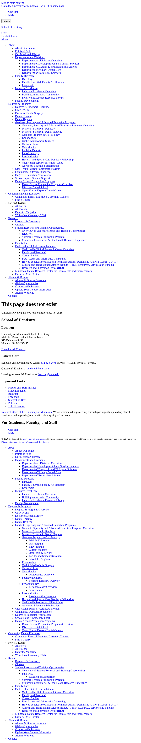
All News (20, 645)
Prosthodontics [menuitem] (30, 156)
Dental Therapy (23, 518)
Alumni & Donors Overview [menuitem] (30, 280)
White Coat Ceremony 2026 (30, 655)
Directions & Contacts (13, 349)
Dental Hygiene (23, 521)
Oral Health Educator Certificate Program (37, 608)
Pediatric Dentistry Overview (45, 580)
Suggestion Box (17, 400)
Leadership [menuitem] (28, 85)
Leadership (28, 487)
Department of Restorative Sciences (41, 475)
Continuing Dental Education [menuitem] (24, 193)
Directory (27, 481)
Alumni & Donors (18, 720)
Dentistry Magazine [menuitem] (25, 212)
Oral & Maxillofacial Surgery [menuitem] (38, 140)
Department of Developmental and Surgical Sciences (50, 466)
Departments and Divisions (30, 460)
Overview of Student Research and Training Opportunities (53, 670)
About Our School (25, 450)
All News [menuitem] (20, 205)
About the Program (39, 559)
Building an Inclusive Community (40, 497)
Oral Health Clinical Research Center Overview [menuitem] (48, 249)
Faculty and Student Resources (45, 555)
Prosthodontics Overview (42, 596)
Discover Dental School (35, 627)
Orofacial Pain (30, 568)
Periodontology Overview (43, 586)
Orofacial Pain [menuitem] (30, 144)
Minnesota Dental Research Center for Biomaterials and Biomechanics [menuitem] (53, 271)
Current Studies (30, 698)
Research (13, 658)
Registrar (13, 393)
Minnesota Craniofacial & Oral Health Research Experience (54, 682)
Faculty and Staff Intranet (22, 387)
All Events (21, 648)
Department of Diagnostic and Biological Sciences (49, 469)
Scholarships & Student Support (32, 617)
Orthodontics (29, 571)
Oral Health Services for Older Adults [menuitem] (42, 162)
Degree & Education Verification (33, 614)
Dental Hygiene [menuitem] (23, 119)
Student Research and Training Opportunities (39, 667)
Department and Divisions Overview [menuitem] (42, 60)
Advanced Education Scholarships (40, 605)
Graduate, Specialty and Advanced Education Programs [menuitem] (45, 122)
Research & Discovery (27, 661)
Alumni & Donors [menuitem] (18, 277)
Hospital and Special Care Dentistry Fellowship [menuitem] (48, 159)
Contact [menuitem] (12, 295)
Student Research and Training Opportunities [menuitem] (39, 227)
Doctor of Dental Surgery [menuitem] (29, 113)
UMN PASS (22, 512)
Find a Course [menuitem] (22, 199)
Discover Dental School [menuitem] (35, 187)
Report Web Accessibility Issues (33, 442)
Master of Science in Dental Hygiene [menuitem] (42, 131)
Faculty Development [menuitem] (27, 100)
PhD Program (36, 546)
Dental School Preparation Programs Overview (47, 624)
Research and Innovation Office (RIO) (43, 710)
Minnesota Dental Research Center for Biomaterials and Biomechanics (53, 713)
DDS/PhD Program (39, 540)
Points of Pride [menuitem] (23, 51)
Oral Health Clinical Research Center (35, 689)
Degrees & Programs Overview (32, 509)
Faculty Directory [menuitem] (24, 75)
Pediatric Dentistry (32, 577)
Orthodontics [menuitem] (29, 147)
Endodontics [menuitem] (29, 137)
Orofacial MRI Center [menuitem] (27, 274)
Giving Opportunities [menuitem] (26, 283)
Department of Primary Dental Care (41, 472)
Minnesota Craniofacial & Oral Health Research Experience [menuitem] (54, 240)
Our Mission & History (27, 456)
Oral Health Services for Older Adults (42, 602)
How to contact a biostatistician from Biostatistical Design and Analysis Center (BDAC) (69, 704)
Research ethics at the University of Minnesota (26, 412)
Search (6, 21)
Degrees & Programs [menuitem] (19, 103)
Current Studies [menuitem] (30, 255)
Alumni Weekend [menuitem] (24, 292)
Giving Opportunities (26, 726)
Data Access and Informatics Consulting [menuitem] (44, 258)
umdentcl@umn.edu (38, 368)
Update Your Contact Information (33, 732)
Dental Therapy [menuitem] (23, 116)
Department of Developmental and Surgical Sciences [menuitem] (50, 63)
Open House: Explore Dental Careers (42, 630)
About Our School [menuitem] (25, 48)
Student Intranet (16, 390)
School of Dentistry (12, 27)
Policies (12, 403)
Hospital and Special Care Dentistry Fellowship (48, 599)
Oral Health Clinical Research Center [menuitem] (35, 246)
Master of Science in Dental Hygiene (42, 534)
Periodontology (30, 583)
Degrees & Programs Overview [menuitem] (32, 106)
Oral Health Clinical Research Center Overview (48, 692)
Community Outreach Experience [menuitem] (33, 171)
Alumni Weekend (24, 735)
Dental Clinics (9, 36)
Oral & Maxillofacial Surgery (38, 565)
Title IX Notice (16, 406)
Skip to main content (12, 2)
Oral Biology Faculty (40, 552)
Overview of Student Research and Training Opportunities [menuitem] (53, 230)
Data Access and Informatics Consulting (44, 701)
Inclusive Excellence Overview (39, 494)
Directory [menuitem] (27, 79)
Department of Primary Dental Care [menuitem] (41, 69)
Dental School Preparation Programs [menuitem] (35, 181)
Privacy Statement (9, 442)
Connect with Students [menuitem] (27, 286)
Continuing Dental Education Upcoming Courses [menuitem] (42, 196)
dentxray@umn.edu (48, 374)
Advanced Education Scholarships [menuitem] (40, 165)
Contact (12, 738)
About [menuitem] (11, 45)
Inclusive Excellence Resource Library (43, 500)
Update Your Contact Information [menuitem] (33, 289)
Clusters (19, 664)
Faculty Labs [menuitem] (22, 243)
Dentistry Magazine (25, 651)
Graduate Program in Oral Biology (41, 537)
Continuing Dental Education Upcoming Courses (42, 636)
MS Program (36, 543)
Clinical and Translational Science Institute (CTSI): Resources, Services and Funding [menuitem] (68, 264)
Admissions (35, 590)
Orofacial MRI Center (27, 716)
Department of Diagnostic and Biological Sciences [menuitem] (49, 66)
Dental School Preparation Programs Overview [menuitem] (47, 184)
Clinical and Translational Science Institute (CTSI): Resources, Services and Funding (68, 707)
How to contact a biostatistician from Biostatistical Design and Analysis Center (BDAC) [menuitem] (69, 261)
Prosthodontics (30, 593)
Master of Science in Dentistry (38, 531)
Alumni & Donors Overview (30, 723)
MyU (11, 14)
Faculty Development (27, 503)
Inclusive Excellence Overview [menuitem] (39, 91)
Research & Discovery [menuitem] (27, 221)
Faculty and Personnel (34, 695)
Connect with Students (27, 729)
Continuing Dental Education (24, 633)
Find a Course (22, 639)
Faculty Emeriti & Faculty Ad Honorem (43, 484)
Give (4, 32)
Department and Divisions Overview (42, 463)
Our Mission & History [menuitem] (27, 54)
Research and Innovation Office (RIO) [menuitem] (43, 267)
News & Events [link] (16, 202)
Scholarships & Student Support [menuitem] (32, 178)
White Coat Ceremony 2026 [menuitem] (30, 215)
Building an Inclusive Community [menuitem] (40, 94)
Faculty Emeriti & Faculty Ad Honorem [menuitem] (43, 82)
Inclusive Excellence (26, 490)
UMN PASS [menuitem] (22, 110)
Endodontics (29, 562)
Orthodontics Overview (42, 574)
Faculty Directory (24, 478)
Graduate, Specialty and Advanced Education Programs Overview (58, 528)
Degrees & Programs (19, 506)
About (11, 447)
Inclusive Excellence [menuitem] (26, 88)
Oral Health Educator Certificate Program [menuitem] (37, 168)
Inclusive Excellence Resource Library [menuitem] (43, 97)
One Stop (13, 11)
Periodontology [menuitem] (30, 153)
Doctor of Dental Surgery (29, 515)
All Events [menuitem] (21, 209)
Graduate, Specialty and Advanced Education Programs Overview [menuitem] (58, 125)
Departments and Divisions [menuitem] (30, 57)
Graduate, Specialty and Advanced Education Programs (45, 525)
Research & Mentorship (42, 676)
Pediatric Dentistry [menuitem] (32, 150)
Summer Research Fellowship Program (43, 679)
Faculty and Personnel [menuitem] (34, 252)
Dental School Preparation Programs (35, 621)
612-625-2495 (48, 362)
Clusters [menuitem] (19, 224)
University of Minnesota (34, 439)
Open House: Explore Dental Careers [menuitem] (42, 190)
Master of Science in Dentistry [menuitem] (38, 128)
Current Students (38, 549)
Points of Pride (23, 453)
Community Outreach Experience (33, 611)
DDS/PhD (27, 673)
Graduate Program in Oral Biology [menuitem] (41, 134)
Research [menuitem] (13, 218)
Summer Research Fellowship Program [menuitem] (43, 236)
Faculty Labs (22, 686)
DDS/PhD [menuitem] (27, 233)
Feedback (13, 396)
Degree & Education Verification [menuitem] (33, 175)
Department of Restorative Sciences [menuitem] (41, 72)
